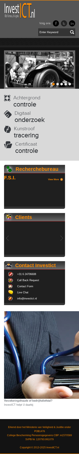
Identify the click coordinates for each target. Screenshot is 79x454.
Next (61, 238)
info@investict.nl (27, 298)
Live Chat (22, 292)
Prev (7, 238)
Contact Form (25, 286)
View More (53, 179)
